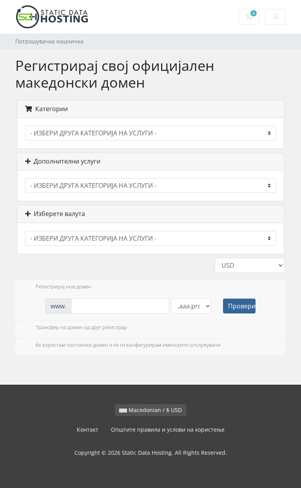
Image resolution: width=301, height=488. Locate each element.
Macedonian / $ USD (154, 410)
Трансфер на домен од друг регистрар (81, 327)
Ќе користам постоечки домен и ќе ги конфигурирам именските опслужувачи (128, 345)
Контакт (87, 429)
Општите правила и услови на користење (168, 429)
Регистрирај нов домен (63, 286)
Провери (242, 306)
